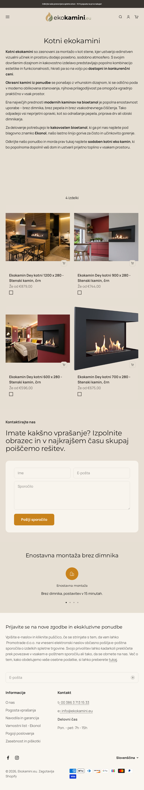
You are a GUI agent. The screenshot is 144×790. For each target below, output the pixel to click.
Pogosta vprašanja (21, 710)
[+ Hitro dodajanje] (64, 263)
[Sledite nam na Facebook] (8, 757)
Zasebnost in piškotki (23, 741)
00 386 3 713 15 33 (74, 702)
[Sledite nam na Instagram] (17, 757)
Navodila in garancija (22, 717)
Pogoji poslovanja (20, 733)
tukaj (113, 659)
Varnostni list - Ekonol (23, 725)
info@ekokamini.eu (76, 710)
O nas (10, 702)
